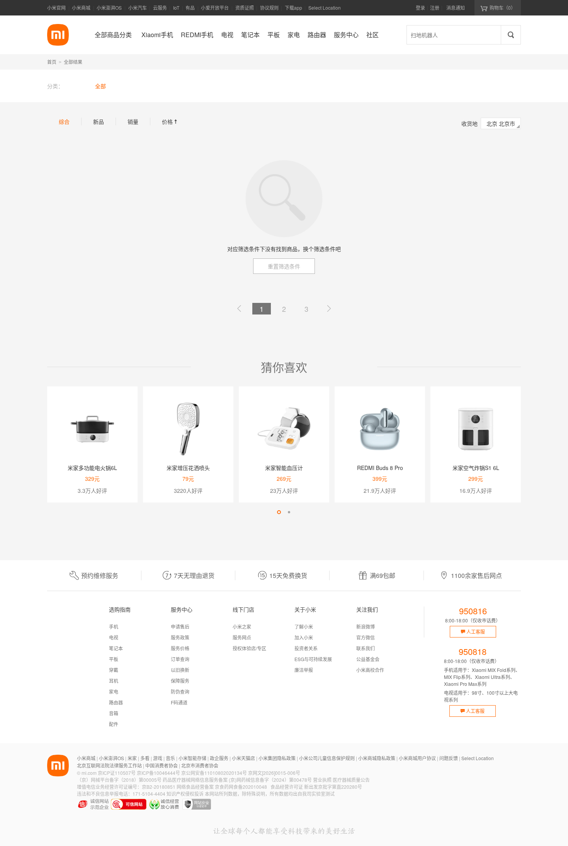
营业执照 (322, 779)
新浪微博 (365, 626)
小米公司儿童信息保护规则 (327, 758)
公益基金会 (367, 659)
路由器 (116, 702)
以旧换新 (180, 670)
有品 (190, 7)
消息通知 (455, 7)
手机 (113, 626)
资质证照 (244, 7)
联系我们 (365, 648)
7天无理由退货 (194, 575)
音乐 (170, 758)
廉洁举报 (303, 670)
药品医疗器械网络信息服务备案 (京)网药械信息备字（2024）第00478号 (237, 779)
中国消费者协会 (161, 765)
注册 (434, 7)
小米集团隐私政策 (277, 758)
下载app (293, 9)
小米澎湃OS (109, 7)
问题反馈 (448, 758)
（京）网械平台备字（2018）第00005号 (119, 779)
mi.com (89, 772)
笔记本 (116, 648)
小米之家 (242, 626)
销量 (133, 121)
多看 (145, 758)
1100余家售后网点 (476, 575)
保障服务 (180, 680)
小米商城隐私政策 (376, 758)
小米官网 (56, 7)
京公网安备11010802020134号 (214, 772)
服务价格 (180, 648)
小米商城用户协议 (417, 758)
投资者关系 (306, 648)
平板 (113, 659)
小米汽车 (137, 7)
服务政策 (180, 637)
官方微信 (365, 637)
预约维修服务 (99, 575)
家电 (113, 691)
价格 (170, 121)
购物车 (502, 7)
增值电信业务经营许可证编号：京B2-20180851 (126, 786)
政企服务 (219, 758)
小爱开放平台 (215, 7)
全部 (100, 86)
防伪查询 (180, 691)
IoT (176, 7)
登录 (420, 7)
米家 (132, 758)
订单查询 (180, 659)
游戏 (157, 758)
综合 (64, 121)
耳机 (113, 680)
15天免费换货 (288, 575)
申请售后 (180, 626)
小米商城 (81, 7)
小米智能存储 (192, 758)
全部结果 (73, 61)
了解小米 (303, 626)
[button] (279, 512)
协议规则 (269, 7)
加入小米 (303, 637)
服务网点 (242, 637)
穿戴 (113, 670)
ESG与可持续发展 (313, 659)
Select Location (324, 7)
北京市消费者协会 (199, 765)
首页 (51, 61)
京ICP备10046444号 (158, 772)
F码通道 (179, 702)
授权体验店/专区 (249, 648)
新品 (98, 121)
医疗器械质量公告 (351, 779)
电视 (113, 637)
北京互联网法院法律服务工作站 (109, 765)
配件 (113, 724)
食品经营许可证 (286, 786)
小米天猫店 (243, 758)
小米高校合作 (370, 670)
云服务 (160, 7)
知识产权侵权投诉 (185, 793)
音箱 (113, 713)
